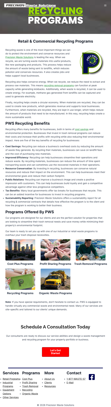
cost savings (82, 129)
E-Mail (70, 382)
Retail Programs (11, 379)
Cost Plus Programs (20, 263)
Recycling (27, 390)
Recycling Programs (20, 293)
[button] (55, 352)
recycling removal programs (59, 85)
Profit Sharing (29, 382)
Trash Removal (30, 386)
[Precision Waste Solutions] (30, 5)
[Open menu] (105, 5)
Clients (48, 382)
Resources (50, 386)
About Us (49, 379)
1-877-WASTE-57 (76, 379)
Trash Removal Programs (90, 263)
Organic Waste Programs (55, 293)
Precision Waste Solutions (19, 57)
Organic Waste (30, 393)
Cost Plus (27, 379)
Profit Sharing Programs (55, 263)
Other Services (11, 397)
